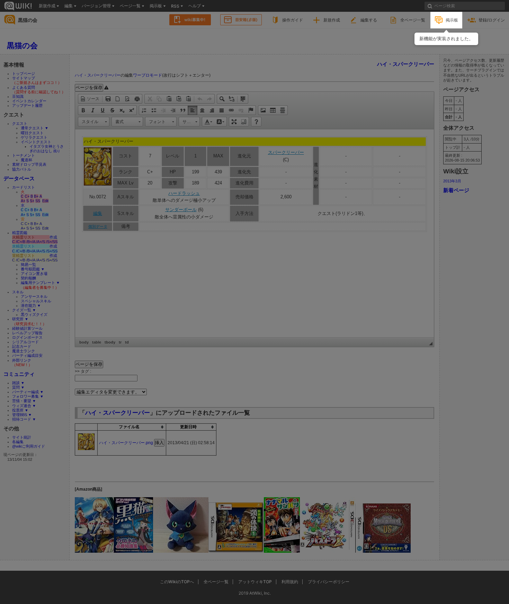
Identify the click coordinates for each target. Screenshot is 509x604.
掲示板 (452, 20)
